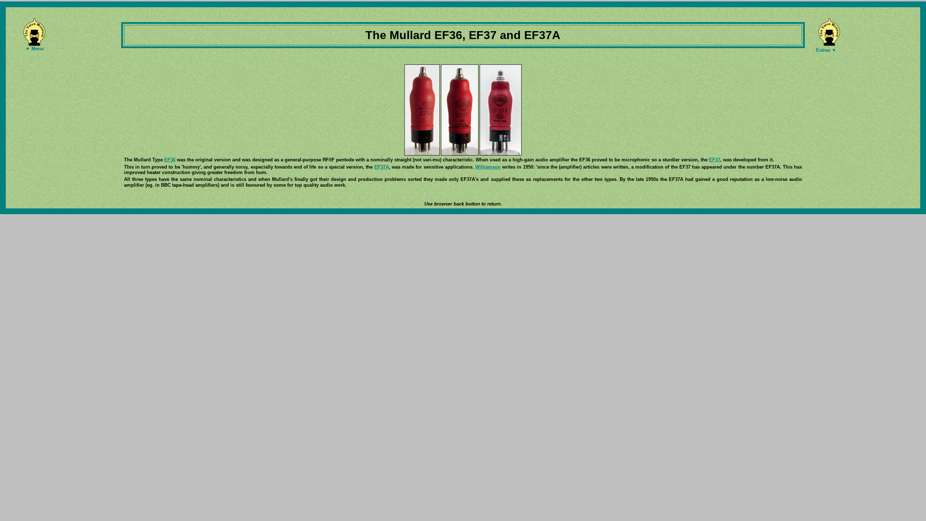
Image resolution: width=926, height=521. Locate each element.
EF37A (381, 167)
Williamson (488, 167)
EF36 (169, 159)
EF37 (714, 159)
